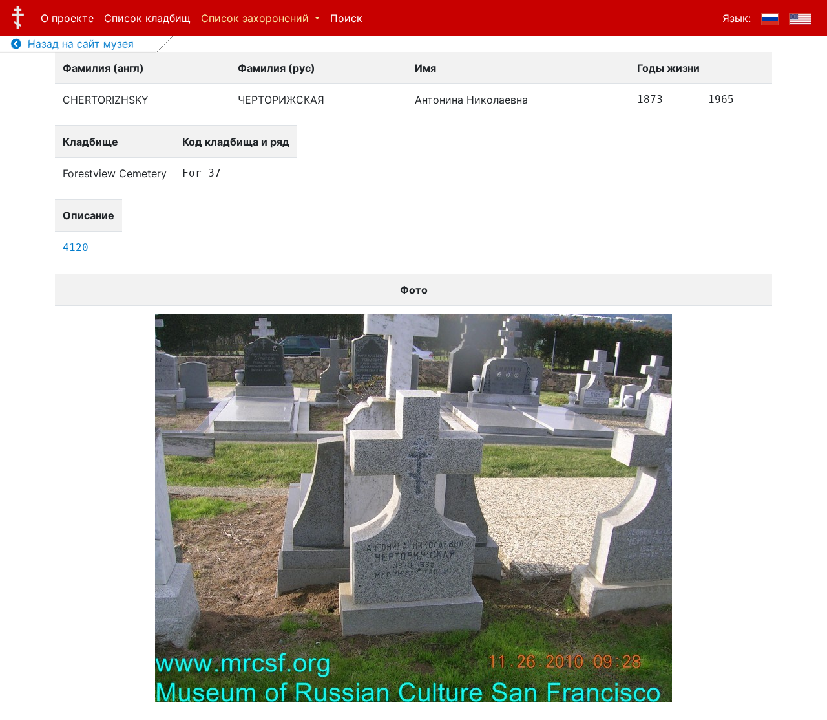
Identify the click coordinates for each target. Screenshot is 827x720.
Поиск (346, 18)
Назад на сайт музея (77, 44)
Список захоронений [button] (256, 18)
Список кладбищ (147, 18)
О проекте (67, 18)
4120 (76, 247)
